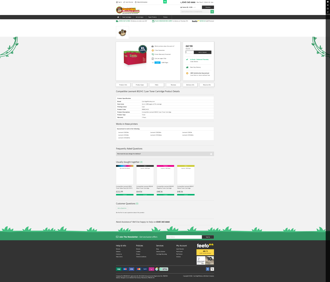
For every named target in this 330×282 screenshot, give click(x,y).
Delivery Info (190, 85)
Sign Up (208, 237)
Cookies (138, 251)
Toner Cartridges (126, 17)
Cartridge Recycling (161, 254)
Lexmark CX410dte (155, 132)
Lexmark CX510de (123, 135)
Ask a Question (153, 32)
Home (118, 24)
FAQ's (156, 85)
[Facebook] (207, 269)
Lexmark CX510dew (156, 135)
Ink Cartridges (139, 17)
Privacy (138, 254)
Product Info (123, 85)
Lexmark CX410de (123, 132)
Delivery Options (160, 251)
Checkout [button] (208, 7)
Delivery (118, 251)
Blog (157, 249)
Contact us (119, 254)
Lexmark (136, 24)
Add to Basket (203, 52)
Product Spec (140, 85)
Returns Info (207, 85)
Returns (118, 249)
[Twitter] (212, 269)
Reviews (173, 85)
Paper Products (152, 17)
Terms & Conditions (141, 256)
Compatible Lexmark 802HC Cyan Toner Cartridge (155, 24)
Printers (165, 17)
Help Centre (119, 256)
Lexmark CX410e (187, 132)
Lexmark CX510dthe (124, 138)
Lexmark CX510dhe (187, 135)
